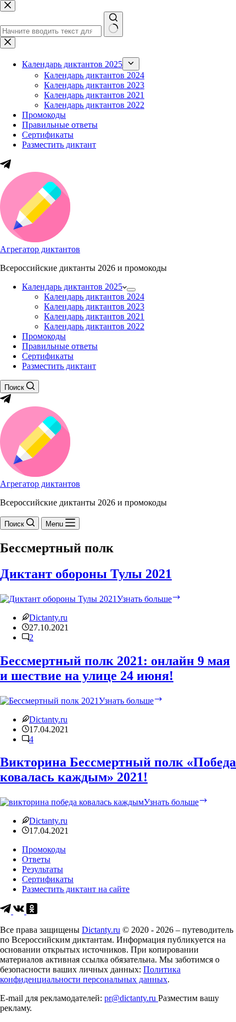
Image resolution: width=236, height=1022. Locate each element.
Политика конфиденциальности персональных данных (90, 974)
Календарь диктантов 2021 (94, 316)
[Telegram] (5, 401)
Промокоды (44, 336)
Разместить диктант (59, 366)
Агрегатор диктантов (40, 249)
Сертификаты (48, 356)
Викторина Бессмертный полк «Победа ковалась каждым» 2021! (118, 769)
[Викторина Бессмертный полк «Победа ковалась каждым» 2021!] (72, 802)
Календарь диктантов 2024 (94, 296)
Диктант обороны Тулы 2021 (86, 574)
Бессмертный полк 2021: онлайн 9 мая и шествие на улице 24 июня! (115, 668)
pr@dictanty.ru (131, 998)
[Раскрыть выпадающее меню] (131, 289)
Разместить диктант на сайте (76, 889)
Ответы (36, 859)
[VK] (19, 911)
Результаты (42, 869)
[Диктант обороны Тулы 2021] (58, 599)
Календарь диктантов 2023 (94, 306)
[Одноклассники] (31, 911)
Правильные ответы (60, 346)
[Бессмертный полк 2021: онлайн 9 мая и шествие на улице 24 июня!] (49, 700)
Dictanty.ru (101, 929)
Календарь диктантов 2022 (94, 326)
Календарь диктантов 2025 (72, 286)
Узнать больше (149, 599)
